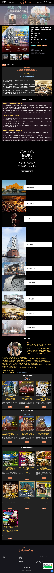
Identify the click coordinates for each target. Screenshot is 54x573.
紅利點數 (20, 558)
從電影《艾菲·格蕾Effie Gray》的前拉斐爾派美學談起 (43, 400)
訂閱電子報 (21, 561)
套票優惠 (44, 45)
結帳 (51, 1)
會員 (44, 1)
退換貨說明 (25, 567)
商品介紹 (4, 64)
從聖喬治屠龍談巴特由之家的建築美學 (27, 434)
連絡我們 (4, 557)
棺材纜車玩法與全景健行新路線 (10, 469)
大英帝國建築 (10, 396)
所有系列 (13, 64)
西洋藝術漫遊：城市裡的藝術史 (10, 497)
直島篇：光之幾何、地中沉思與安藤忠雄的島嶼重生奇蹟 (10, 531)
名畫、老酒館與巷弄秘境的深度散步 (44, 469)
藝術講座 (44, 497)
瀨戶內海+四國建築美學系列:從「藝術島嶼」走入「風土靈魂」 (10, 527)
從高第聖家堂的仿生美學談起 (43, 434)
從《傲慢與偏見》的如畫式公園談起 (27, 399)
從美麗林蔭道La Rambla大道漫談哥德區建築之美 (10, 435)
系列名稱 (32, 39)
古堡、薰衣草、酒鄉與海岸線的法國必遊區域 (27, 472)
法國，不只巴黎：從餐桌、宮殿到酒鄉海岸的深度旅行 (27, 468)
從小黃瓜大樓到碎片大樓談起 (10, 399)
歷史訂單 (20, 556)
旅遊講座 (10, 467)
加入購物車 (33, 45)
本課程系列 (8, 64)
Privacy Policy (5, 558)
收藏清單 (20, 557)
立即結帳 (39, 45)
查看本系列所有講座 (27, 379)
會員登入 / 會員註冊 (39, 2)
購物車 (49, 1)
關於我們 (4, 556)
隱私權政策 (28, 567)
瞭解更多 (10, 406)
